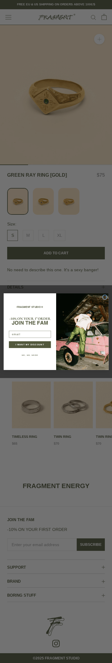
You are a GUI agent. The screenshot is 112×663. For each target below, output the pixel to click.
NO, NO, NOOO (30, 355)
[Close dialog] (104, 297)
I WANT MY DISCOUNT (30, 344)
